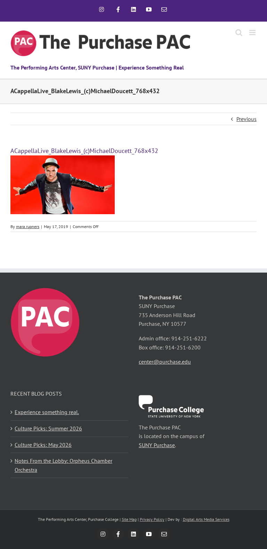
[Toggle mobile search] (238, 32)
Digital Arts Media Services (206, 519)
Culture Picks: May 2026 (43, 444)
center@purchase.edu (165, 361)
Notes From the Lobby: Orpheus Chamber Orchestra (63, 465)
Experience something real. (47, 412)
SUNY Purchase (157, 445)
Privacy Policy (152, 519)
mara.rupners (27, 226)
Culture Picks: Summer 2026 (48, 428)
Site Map (129, 519)
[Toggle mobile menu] (253, 32)
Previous (246, 118)
